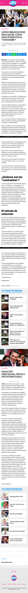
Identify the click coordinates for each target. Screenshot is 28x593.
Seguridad (23, 584)
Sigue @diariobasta (7, 562)
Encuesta (17, 285)
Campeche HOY (5, 280)
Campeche (10, 584)
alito (12, 484)
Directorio (4, 584)
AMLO (12, 285)
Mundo (18, 584)
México (14, 584)
